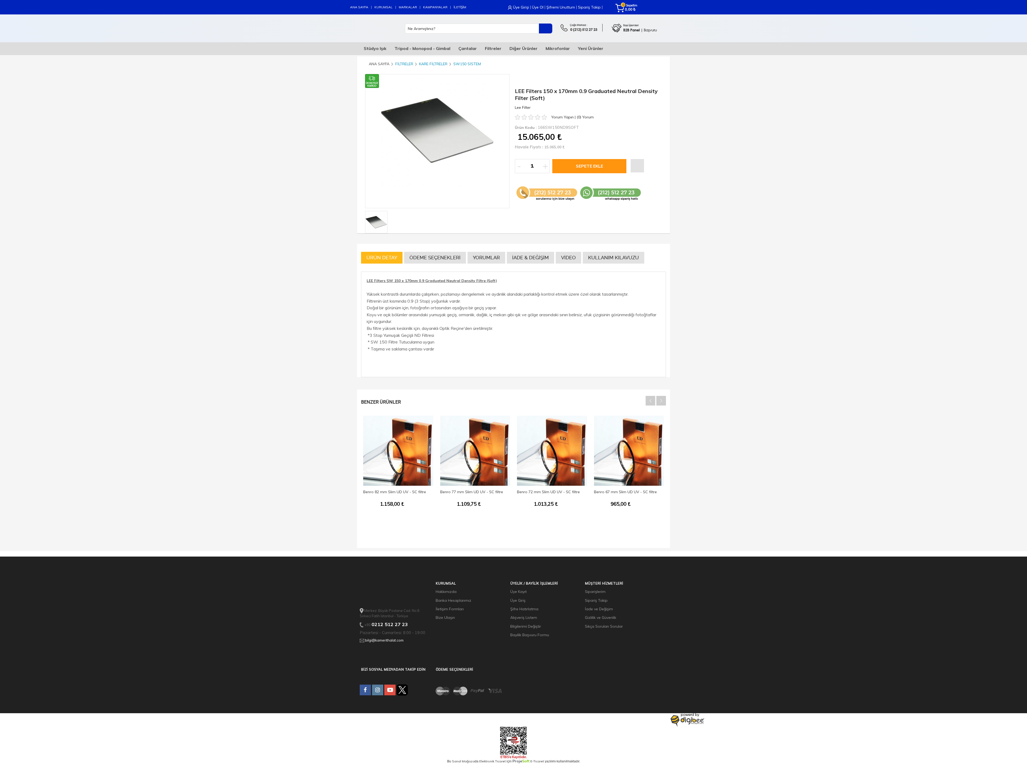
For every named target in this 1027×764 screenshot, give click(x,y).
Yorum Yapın (563, 117)
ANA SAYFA (359, 7)
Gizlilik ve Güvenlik (600, 617)
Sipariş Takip (589, 7)
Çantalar (467, 48)
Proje (521, 761)
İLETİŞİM (460, 7)
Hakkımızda (446, 591)
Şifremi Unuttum (560, 7)
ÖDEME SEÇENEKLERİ (435, 257)
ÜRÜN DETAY (381, 257)
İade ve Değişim (599, 609)
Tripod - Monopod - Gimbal (422, 48)
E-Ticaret (537, 761)
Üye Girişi (521, 7)
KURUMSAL (383, 7)
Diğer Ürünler (523, 48)
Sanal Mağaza (463, 761)
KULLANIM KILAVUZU (613, 257)
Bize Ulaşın (445, 617)
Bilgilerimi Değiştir (525, 626)
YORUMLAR (486, 257)
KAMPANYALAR (435, 7)
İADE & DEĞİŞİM (530, 257)
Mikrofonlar (558, 48)
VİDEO (568, 257)
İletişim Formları (450, 609)
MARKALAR (408, 7)
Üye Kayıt (518, 591)
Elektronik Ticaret (492, 761)
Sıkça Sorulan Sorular (604, 626)
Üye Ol (537, 7)
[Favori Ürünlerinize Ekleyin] (637, 165)
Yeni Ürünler (590, 48)
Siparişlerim (595, 591)
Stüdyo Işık (375, 48)
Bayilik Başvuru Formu (529, 634)
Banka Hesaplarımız (453, 600)
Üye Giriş (518, 600)
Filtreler (493, 48)
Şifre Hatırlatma (524, 609)
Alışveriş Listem (523, 617)
